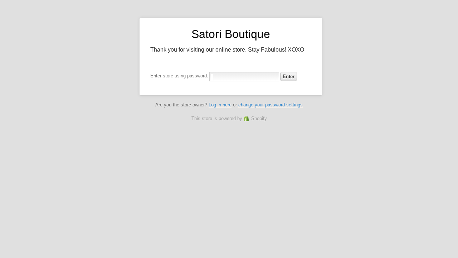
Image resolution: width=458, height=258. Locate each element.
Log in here (220, 105)
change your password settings (270, 105)
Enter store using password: (179, 75)
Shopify (259, 118)
